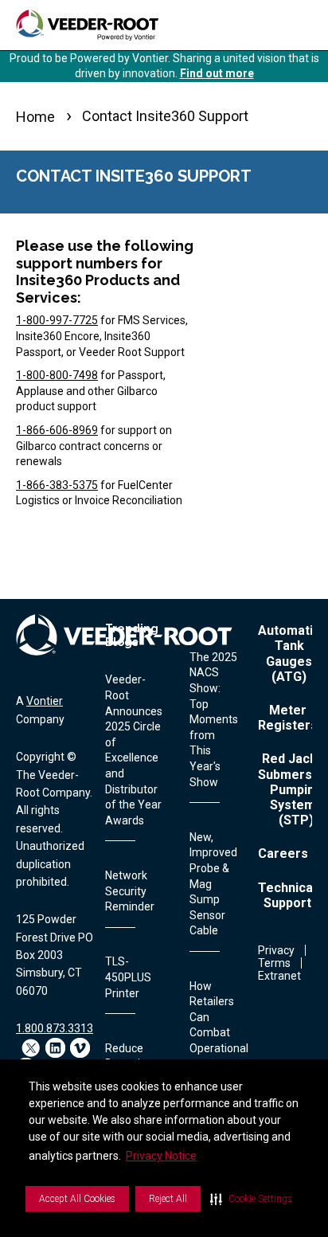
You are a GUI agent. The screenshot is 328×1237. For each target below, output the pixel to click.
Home (35, 116)
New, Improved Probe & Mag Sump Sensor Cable (213, 884)
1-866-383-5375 (57, 485)
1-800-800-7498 (57, 375)
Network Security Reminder (129, 891)
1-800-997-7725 (57, 320)
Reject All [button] (168, 1198)
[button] (251, 1199)
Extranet (279, 975)
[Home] (87, 25)
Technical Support (287, 895)
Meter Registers (288, 718)
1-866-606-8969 (57, 430)
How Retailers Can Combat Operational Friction (218, 1025)
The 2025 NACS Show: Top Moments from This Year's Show (213, 720)
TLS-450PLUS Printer (128, 977)
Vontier (44, 701)
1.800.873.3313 (54, 1028)
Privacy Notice (161, 1155)
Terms (274, 963)
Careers (283, 853)
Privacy (276, 950)
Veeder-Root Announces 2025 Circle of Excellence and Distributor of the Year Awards (133, 749)
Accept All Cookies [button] (77, 1198)
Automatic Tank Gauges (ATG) (289, 653)
